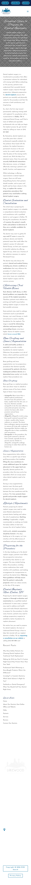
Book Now (15, 3)
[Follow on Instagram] (7, 794)
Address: (10, 829)
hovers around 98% (14, 334)
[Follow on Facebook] (4, 794)
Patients (5, 713)
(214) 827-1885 (11, 844)
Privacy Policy (15, 875)
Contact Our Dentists (10, 723)
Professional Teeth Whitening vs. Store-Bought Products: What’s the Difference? (14, 670)
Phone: (9, 841)
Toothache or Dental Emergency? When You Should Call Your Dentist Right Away (15, 687)
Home (5, 701)
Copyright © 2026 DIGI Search (15, 868)
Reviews (25, 3)
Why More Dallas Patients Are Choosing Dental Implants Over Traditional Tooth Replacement (13, 653)
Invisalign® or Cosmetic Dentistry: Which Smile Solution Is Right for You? (14, 678)
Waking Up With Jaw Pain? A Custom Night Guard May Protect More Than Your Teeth (15, 662)
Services (5, 717)
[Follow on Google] (10, 794)
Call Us (5, 3)
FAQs (5, 710)
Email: (9, 822)
